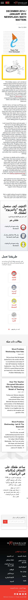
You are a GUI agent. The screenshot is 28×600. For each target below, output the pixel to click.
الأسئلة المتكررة (9, 577)
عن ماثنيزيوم (10, 556)
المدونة (12, 581)
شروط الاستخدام (22, 591)
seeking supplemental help (17, 173)
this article (19, 96)
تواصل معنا (23, 571)
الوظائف (11, 569)
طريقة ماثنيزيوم (22, 556)
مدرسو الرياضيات (9, 564)
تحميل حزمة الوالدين (20, 551)
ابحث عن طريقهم (15, 329)
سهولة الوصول (22, 588)
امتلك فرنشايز (10, 560)
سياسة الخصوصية (14, 588)
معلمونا (24, 576)
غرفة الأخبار (10, 573)
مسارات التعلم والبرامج (22, 561)
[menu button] (7, 3)
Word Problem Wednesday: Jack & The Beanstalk (14, 424)
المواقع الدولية (22, 567)
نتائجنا (24, 580)
